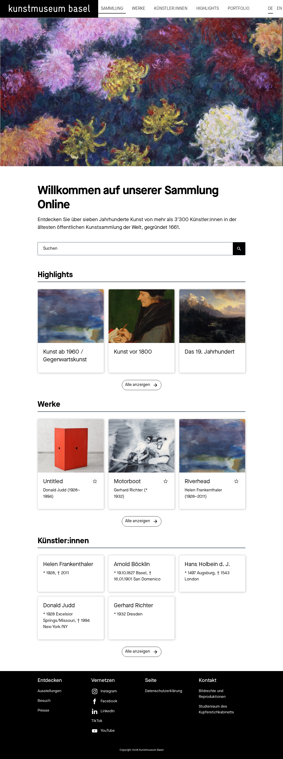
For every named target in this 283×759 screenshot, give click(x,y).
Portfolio (238, 9)
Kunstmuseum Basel (151, 750)
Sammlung (112, 9)
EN (279, 9)
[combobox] (135, 248)
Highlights (207, 9)
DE (270, 9)
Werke (138, 9)
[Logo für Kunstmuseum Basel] (49, 9)
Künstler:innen (170, 9)
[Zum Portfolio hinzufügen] (94, 481)
